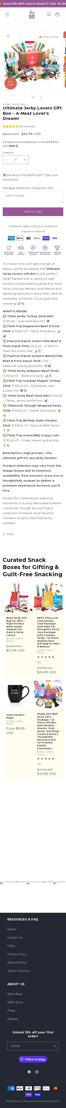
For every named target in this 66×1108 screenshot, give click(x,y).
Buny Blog (14, 994)
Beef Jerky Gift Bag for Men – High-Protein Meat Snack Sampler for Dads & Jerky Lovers (16, 627)
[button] (7, 14)
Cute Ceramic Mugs (15, 716)
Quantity (8, 152)
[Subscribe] (54, 1046)
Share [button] (10, 534)
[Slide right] (41, 97)
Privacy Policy (17, 954)
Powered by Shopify (49, 1101)
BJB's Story (15, 1002)
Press (11, 1010)
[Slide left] (25, 97)
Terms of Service (18, 970)
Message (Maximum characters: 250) (28, 188)
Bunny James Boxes (26, 1101)
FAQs (11, 945)
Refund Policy (17, 962)
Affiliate (12, 1019)
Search (12, 929)
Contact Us (15, 937)
